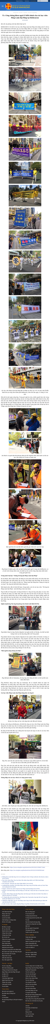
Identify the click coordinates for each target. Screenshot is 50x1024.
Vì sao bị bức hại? (30, 913)
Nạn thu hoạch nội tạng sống (33, 922)
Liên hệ (27, 1005)
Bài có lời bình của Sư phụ (8, 953)
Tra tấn (27, 920)
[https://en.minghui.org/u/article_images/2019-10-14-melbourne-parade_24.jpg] (25, 707)
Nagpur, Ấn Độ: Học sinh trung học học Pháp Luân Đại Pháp (21, 888)
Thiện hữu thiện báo (31, 937)
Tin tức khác (5, 986)
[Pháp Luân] (8, 6)
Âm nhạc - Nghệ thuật (31, 954)
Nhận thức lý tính (6, 955)
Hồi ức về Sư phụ (6, 922)
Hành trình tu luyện (7, 931)
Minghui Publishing (19, 0)
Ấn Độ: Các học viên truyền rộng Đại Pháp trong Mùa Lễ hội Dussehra (23, 904)
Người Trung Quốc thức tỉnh (33, 941)
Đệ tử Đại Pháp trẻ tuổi (31, 990)
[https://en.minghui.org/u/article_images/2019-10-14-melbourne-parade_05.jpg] (25, 149)
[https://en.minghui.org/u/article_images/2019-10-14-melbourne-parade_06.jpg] (25, 173)
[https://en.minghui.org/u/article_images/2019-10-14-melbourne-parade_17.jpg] (25, 442)
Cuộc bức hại (29, 909)
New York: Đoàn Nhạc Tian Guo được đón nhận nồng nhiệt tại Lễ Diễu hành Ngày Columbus (23, 881)
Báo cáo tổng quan (30, 911)
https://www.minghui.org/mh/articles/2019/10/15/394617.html (27, 867)
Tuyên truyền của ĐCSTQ (32, 932)
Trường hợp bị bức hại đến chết (34, 918)
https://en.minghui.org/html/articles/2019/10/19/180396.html (27, 870)
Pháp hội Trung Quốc (31, 970)
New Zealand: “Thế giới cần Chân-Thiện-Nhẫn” (17, 883)
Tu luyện (4, 924)
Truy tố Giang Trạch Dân (32, 945)
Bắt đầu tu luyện (6, 927)
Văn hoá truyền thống (31, 952)
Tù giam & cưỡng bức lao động (33, 924)
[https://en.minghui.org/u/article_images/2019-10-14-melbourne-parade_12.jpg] (25, 307)
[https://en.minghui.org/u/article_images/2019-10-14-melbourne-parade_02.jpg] (25, 79)
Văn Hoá (28, 950)
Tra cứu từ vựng (30, 1014)
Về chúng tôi (29, 1003)
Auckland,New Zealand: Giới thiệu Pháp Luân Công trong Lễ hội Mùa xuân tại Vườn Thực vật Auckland (25, 886)
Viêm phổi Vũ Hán (6, 984)
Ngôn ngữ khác (33, 0)
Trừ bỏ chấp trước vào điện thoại (34, 966)
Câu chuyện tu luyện (31, 982)
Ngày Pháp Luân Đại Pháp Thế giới (11, 972)
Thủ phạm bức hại (30, 930)
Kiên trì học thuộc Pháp (32, 978)
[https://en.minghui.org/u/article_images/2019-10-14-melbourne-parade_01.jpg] (25, 55)
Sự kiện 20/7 (5, 976)
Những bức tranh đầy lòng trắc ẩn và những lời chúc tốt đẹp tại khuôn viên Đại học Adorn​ (25, 877)
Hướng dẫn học (6, 915)
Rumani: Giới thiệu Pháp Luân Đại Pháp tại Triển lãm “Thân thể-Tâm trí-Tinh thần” (25, 891)
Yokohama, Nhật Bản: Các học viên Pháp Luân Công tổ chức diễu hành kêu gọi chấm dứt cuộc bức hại (24, 901)
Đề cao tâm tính (6, 929)
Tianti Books (27, 0)
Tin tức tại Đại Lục (30, 972)
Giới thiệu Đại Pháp (7, 911)
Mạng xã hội (29, 1012)
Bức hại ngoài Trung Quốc (32, 928)
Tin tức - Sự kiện (23, 12)
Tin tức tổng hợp (30, 980)
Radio (27, 963)
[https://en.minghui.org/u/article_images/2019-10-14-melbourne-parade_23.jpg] (25, 664)
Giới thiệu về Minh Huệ (31, 1008)
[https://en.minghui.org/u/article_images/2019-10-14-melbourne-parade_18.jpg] (25, 473)
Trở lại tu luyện (6, 941)
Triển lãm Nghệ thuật (7, 978)
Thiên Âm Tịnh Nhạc (31, 976)
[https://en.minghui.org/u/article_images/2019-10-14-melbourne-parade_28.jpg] (25, 836)
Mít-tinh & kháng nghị (7, 968)
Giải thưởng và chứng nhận (9, 920)
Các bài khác (5, 997)
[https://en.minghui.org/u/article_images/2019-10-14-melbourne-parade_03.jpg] (25, 103)
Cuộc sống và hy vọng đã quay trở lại (35, 998)
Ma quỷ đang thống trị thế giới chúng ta (12, 999)
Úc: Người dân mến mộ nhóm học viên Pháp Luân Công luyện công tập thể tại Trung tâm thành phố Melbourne (25, 897)
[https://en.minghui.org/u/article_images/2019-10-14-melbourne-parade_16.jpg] (25, 419)
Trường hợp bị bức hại (31, 915)
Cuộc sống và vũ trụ (31, 956)
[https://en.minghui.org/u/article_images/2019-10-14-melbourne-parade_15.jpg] (25, 377)
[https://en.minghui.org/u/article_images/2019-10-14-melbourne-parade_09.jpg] (25, 239)
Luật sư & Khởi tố (30, 947)
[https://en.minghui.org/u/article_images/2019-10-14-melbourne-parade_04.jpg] (25, 126)
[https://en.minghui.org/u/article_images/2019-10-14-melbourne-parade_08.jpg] (25, 218)
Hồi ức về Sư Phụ (30, 986)
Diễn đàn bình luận (7, 957)
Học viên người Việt (7, 960)
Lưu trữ (28, 1010)
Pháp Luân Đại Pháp (8, 909)
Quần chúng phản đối (31, 943)
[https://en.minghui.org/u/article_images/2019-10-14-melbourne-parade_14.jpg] (25, 355)
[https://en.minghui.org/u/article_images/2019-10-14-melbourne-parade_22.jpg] (25, 618)
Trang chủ (15, 12)
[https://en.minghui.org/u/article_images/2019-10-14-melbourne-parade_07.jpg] (25, 195)
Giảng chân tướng (6, 933)
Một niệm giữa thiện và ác (32, 996)
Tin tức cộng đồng (32, 12)
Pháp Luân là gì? (6, 913)
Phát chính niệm (6, 943)
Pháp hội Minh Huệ (7, 945)
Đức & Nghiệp (30, 935)
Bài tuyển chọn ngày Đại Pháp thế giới (12, 951)
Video (3, 1001)
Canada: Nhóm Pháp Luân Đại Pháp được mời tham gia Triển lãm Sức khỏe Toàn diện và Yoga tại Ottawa (25, 894)
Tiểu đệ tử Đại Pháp (31, 988)
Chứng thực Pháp (6, 935)
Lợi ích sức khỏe (6, 918)
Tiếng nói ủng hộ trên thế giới (9, 970)
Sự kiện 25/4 (5, 974)
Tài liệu (4, 995)
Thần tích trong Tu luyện (8, 939)
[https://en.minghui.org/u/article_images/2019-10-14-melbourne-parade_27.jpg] (25, 792)
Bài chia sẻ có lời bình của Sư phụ (34, 1000)
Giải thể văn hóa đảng (31, 984)
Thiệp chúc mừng (6, 982)
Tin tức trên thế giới (31, 974)
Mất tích (28, 926)
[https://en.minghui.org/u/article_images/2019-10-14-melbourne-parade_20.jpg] (25, 532)
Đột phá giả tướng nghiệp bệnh (33, 994)
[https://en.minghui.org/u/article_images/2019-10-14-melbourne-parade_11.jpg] (25, 284)
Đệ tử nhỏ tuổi (5, 937)
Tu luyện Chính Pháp (31, 992)
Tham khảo (5, 989)
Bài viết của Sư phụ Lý (7, 991)
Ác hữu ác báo (29, 939)
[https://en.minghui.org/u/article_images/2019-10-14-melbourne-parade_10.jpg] (25, 261)
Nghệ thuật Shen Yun (7, 980)
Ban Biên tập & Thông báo (8, 993)
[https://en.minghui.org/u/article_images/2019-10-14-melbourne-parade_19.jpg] (25, 504)
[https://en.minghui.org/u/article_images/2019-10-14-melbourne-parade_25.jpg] (25, 747)
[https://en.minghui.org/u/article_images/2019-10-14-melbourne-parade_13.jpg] (25, 331)
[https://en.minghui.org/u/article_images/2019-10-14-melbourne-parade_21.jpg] (25, 558)
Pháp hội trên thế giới (7, 947)
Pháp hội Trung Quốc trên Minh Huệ (11, 949)
